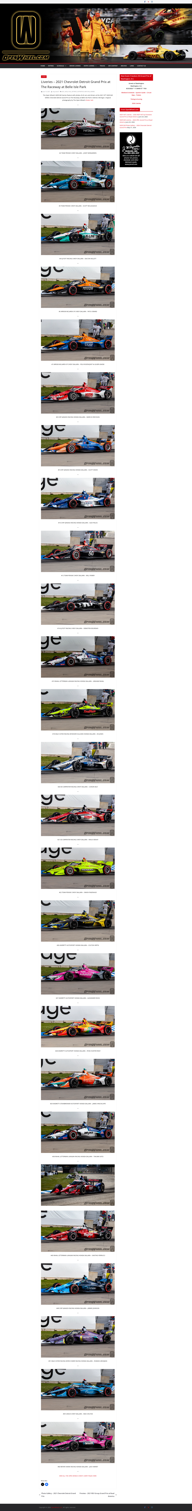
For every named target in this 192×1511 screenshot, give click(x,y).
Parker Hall (89, 100)
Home (43, 66)
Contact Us (141, 66)
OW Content (113, 66)
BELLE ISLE (68, 91)
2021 (63, 91)
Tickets (138, 95)
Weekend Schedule (127, 93)
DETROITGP (80, 91)
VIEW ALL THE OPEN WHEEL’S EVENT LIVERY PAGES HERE (77, 1476)
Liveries (44, 76)
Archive (124, 66)
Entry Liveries (89, 66)
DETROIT (74, 91)
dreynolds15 (55, 91)
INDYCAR (87, 91)
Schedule (60, 66)
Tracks (102, 66)
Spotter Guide (140, 93)
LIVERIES (92, 91)
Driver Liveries (75, 66)
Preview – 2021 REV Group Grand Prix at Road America (97, 1494)
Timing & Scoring (136, 99)
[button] (65, 65)
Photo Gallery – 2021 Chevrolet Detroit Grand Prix (58, 1494)
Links (132, 66)
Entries (51, 66)
